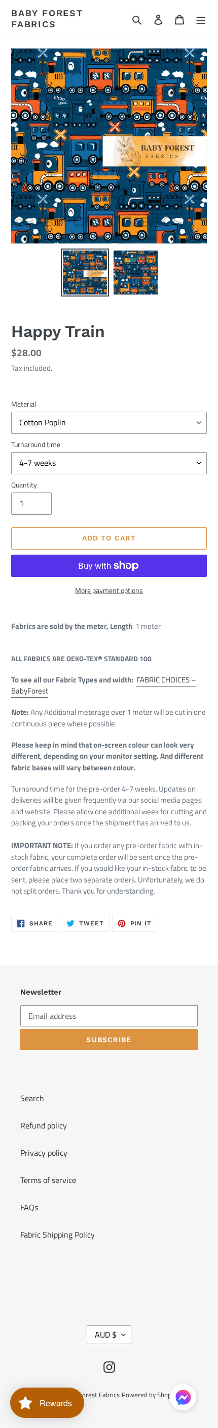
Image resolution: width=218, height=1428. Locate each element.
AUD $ (106, 1334)
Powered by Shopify (150, 1395)
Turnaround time (35, 444)
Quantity (24, 484)
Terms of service (48, 1180)
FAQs (29, 1207)
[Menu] (200, 19)
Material (23, 404)
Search (32, 1098)
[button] (183, 1399)
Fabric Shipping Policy (57, 1234)
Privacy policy (43, 1153)
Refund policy (43, 1125)
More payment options (109, 590)
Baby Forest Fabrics (47, 18)
